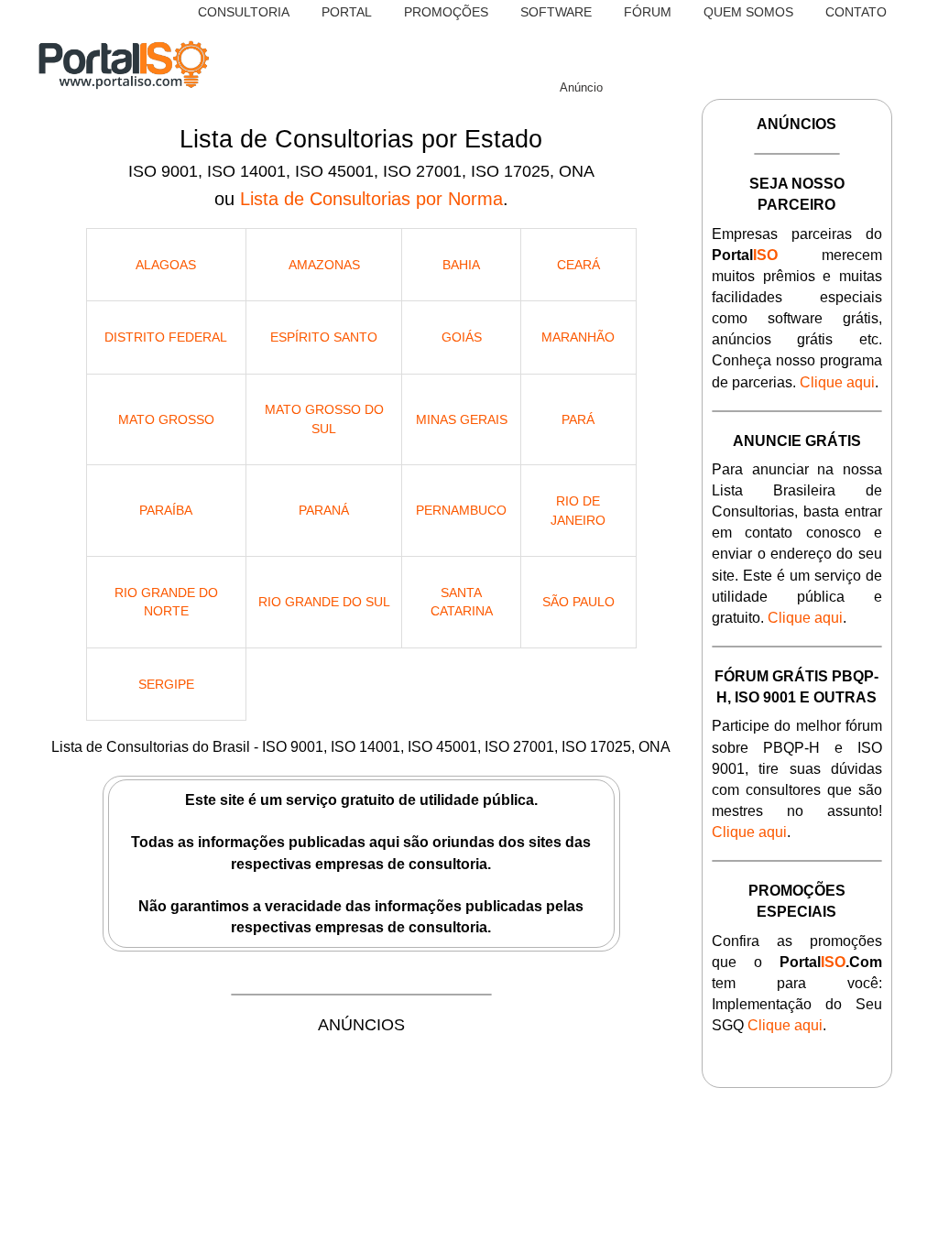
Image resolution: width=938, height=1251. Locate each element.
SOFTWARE (556, 12)
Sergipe (166, 684)
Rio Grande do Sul (324, 601)
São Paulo (578, 601)
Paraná (324, 510)
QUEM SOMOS (748, 12)
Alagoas (166, 264)
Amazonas (324, 264)
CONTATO (856, 12)
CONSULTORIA (243, 12)
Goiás (462, 337)
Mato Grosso (166, 419)
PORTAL (347, 12)
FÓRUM (647, 12)
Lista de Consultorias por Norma (371, 199)
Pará (578, 419)
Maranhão (578, 337)
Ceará (578, 264)
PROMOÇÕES (446, 12)
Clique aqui (837, 382)
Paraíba (165, 510)
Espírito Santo (323, 337)
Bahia (461, 264)
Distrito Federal (165, 337)
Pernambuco (461, 510)
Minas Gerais (461, 419)
